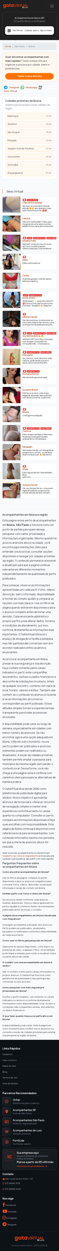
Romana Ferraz (30, 374)
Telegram (14, 87)
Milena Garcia (29, 317)
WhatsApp (31, 87)
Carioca (26, 431)
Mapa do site (9, 1065)
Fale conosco (9, 1060)
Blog (4, 1071)
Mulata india (29, 241)
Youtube (11, 1211)
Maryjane (27, 355)
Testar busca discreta (29, 76)
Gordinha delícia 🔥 (33, 336)
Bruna (25, 412)
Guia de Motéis (10, 1083)
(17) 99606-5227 (13, 1188)
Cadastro (7, 1054)
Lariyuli (26, 218)
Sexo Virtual (10, 91)
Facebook (10, 1205)
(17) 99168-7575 (12, 1183)
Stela (25, 469)
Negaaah (27, 447)
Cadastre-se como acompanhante (20, 855)
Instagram (11, 1218)
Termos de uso (10, 1077)
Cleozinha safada (32, 203)
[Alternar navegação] (52, 6)
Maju (25, 260)
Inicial (8, 46)
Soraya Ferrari (30, 485)
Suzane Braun (30, 390)
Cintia (25, 275)
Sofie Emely (28, 298)
